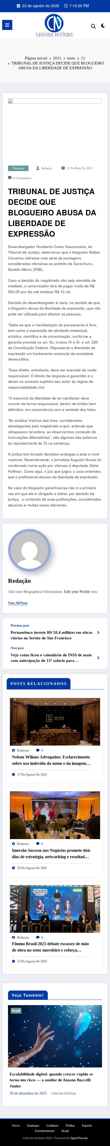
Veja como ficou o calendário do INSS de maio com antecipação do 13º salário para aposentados (51, 658)
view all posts (18, 603)
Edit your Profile (77, 592)
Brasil (28, 1011)
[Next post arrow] (98, 657)
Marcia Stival (71, 1089)
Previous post (20, 625)
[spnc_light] (103, 26)
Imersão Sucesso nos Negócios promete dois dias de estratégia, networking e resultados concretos (51, 854)
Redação (47, 168)
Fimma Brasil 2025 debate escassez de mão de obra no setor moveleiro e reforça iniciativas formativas (50, 947)
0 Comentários (22, 178)
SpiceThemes (79, 1133)
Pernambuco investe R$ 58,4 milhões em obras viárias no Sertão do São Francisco (51, 635)
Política (70, 1121)
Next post (17, 648)
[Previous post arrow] (98, 632)
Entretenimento (44, 1126)
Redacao (23, 750)
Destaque (18, 168)
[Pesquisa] (93, 25)
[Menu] (7, 25)
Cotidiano (52, 1121)
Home (16, 1121)
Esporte (87, 1121)
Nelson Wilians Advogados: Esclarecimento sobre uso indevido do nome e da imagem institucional (51, 761)
